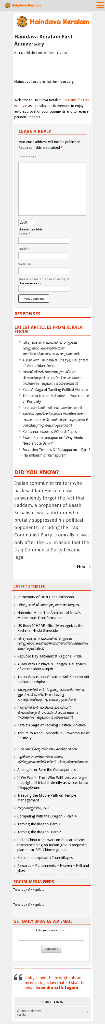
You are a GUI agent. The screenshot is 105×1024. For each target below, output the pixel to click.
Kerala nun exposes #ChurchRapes (49, 432)
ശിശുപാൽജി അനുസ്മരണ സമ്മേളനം (48, 605)
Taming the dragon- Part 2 (39, 832)
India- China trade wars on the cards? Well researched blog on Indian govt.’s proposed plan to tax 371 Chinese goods (52, 845)
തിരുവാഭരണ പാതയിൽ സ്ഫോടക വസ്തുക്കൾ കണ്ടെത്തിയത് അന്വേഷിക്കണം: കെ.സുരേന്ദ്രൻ (51, 348)
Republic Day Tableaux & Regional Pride (49, 656)
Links (58, 1002)
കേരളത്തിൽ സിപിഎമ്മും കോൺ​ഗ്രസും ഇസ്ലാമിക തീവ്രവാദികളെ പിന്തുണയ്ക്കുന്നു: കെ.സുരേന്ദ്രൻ (51, 694)
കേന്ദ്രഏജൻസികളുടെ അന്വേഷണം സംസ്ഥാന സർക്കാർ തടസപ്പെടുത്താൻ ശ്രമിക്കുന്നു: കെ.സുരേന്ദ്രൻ (55, 419)
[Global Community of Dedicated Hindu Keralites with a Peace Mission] (52, 27)
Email (24, 249)
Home (46, 1002)
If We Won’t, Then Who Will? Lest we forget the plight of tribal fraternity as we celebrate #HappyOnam (52, 782)
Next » (84, 566)
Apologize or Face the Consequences (46, 770)
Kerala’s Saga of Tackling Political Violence (55, 390)
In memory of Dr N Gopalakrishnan (45, 597)
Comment (27, 157)
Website (24, 264)
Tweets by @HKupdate (28, 889)
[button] (100, 5)
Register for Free (76, 100)
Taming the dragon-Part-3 (38, 824)
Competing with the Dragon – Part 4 (46, 816)
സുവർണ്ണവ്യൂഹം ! (33, 808)
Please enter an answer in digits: (44, 279)
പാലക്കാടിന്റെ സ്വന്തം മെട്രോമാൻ (52, 408)
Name (24, 234)
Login (23, 106)
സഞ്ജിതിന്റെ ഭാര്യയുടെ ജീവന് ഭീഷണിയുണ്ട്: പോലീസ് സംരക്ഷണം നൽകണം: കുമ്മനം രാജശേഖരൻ (52, 377)
